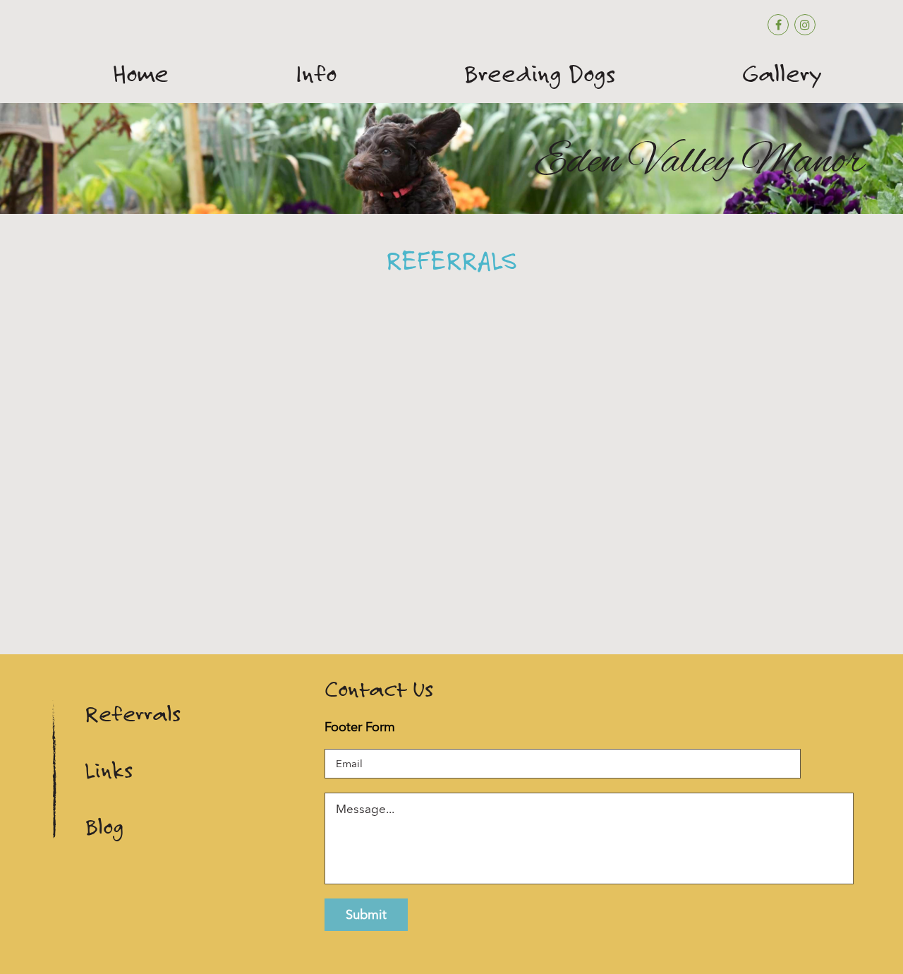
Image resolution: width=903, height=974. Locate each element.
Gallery (782, 74)
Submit (366, 914)
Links (109, 770)
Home (141, 74)
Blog (104, 827)
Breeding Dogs (539, 74)
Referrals (133, 714)
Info (316, 74)
